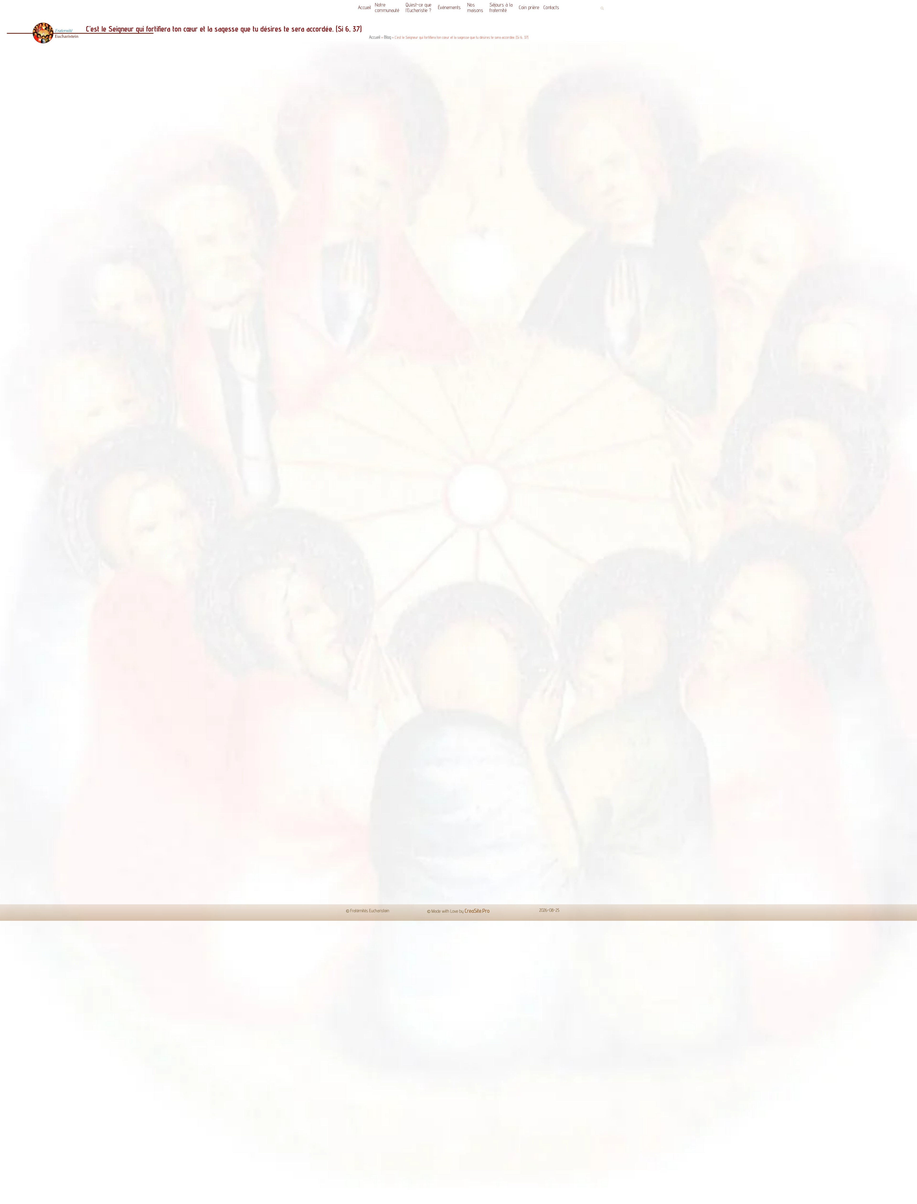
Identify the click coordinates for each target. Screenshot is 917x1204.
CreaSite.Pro (477, 708)
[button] (602, 8)
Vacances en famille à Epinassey (337, 658)
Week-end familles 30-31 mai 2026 (484, 658)
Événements (449, 7)
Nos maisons (475, 7)
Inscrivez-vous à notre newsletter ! (776, 658)
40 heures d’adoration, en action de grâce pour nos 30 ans (65, 658)
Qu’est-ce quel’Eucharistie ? (419, 7)
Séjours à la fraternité (501, 7)
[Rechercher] (585, 582)
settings (490, 1199)
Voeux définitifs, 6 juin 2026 (189, 658)
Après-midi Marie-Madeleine (626, 658)
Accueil (364, 7)
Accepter (539, 1196)
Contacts (551, 7)
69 (471, 673)
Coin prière (529, 7)
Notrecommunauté (387, 7)
